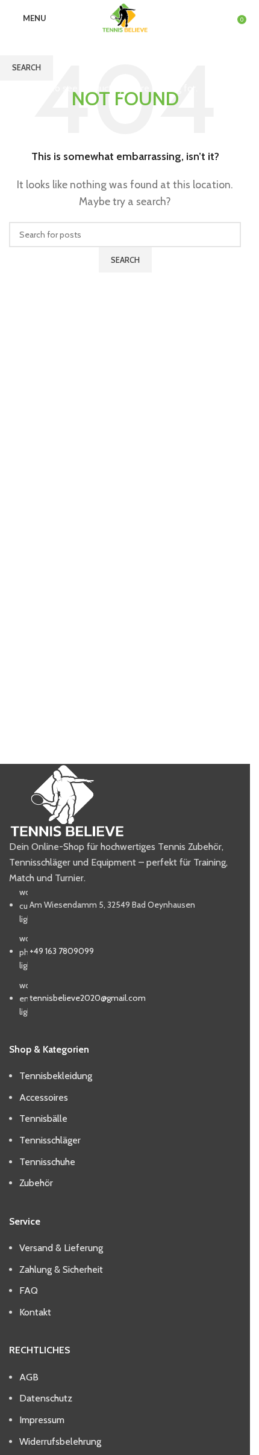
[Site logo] (125, 17)
